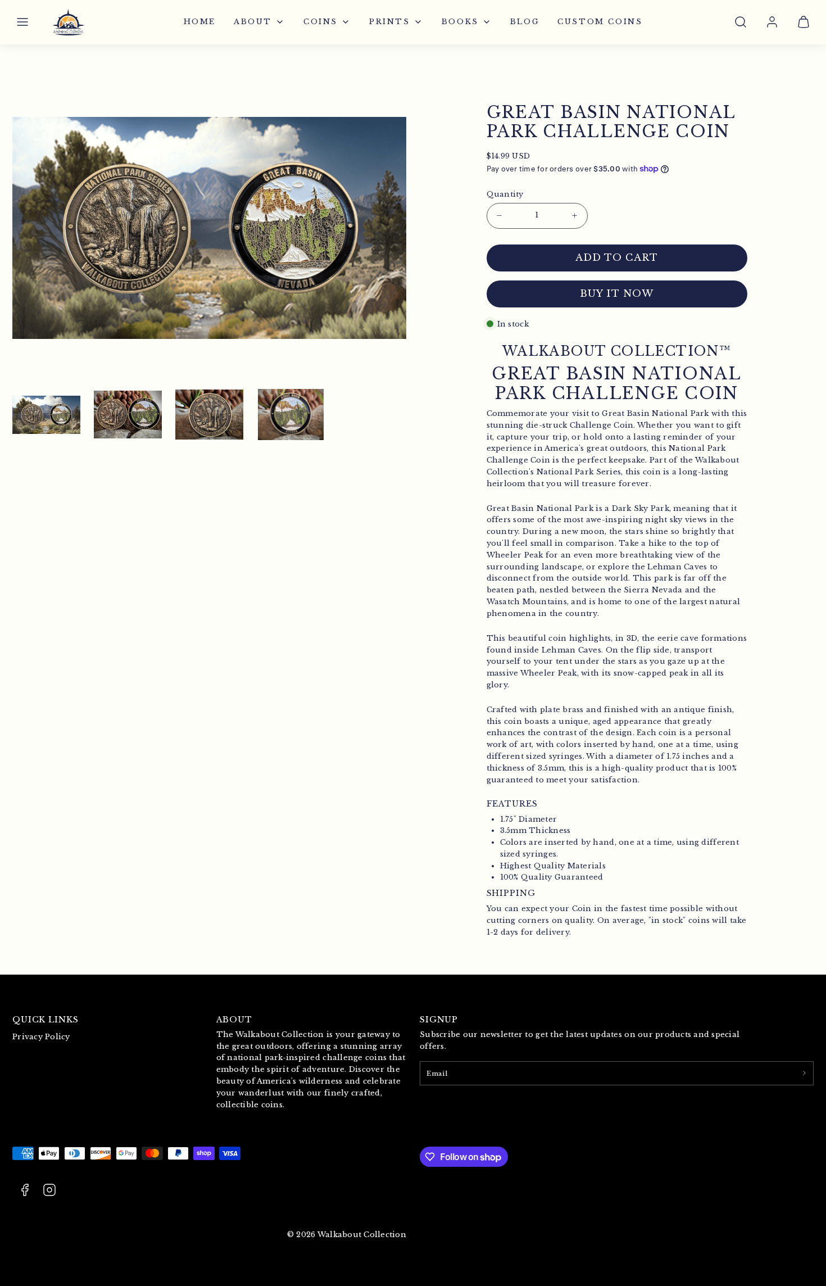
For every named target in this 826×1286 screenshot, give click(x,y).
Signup (439, 1020)
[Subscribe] (804, 1073)
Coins (320, 21)
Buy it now (616, 294)
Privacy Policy (41, 1037)
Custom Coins (599, 21)
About (253, 21)
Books (460, 21)
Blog (524, 21)
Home (200, 21)
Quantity (505, 194)
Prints (389, 21)
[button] (22, 21)
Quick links (45, 1020)
